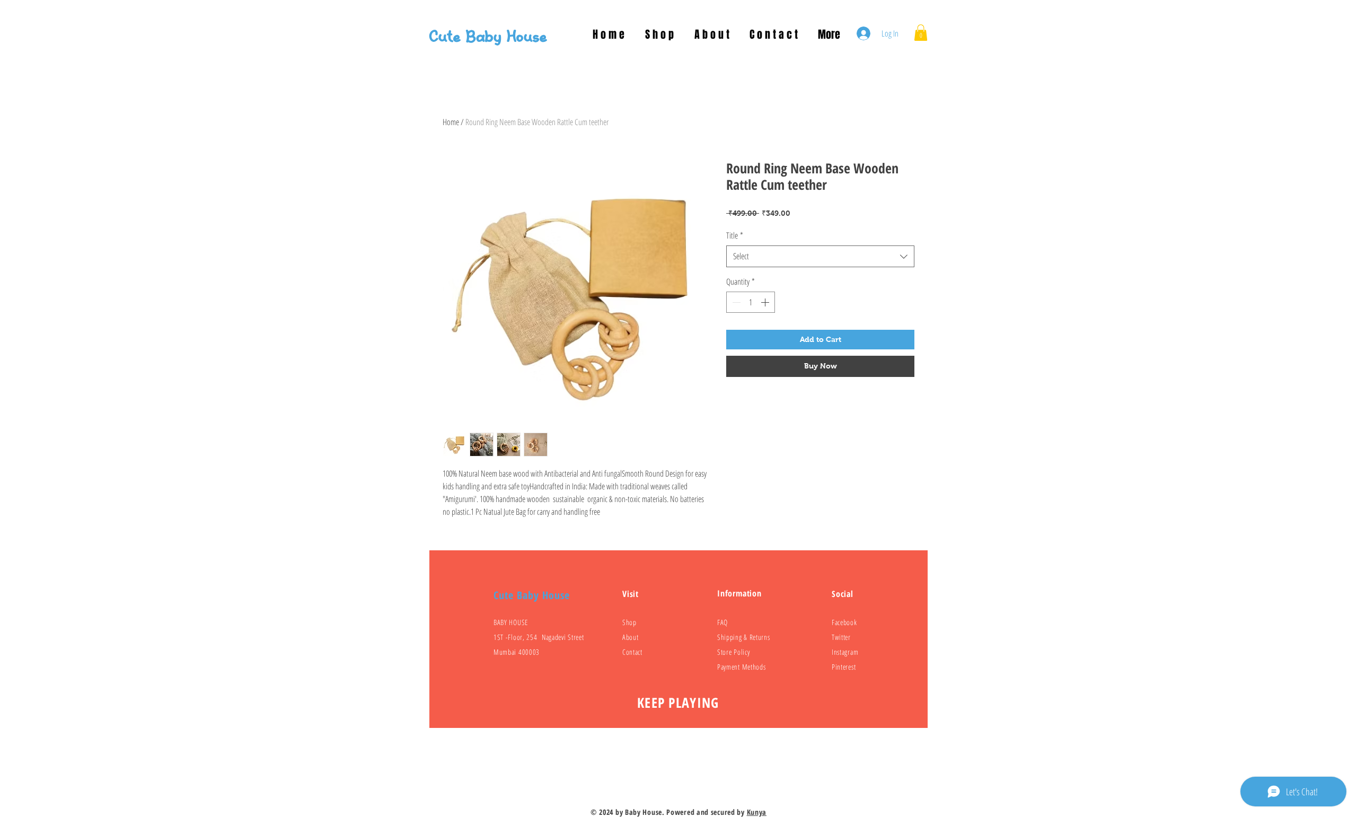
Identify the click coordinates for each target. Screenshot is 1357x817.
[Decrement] (735, 302)
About (630, 637)
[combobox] (820, 256)
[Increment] (766, 302)
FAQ (722, 622)
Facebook (844, 622)
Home (451, 122)
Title (734, 235)
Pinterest (844, 667)
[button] (921, 32)
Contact (632, 652)
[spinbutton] (751, 302)
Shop (629, 622)
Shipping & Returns (743, 637)
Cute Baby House (488, 37)
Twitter (841, 637)
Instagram (845, 652)
